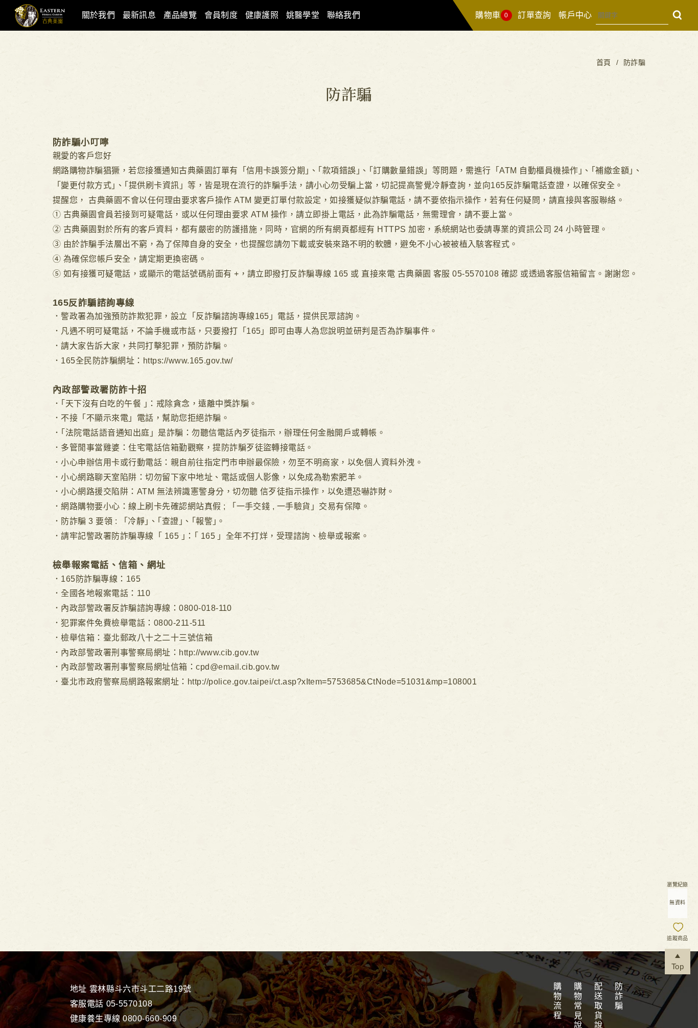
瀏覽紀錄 (677, 884)
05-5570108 (129, 1003)
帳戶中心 (575, 15)
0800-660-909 (150, 1018)
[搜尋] (677, 15)
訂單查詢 (534, 15)
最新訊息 (139, 15)
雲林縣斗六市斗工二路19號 (140, 989)
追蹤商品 (677, 938)
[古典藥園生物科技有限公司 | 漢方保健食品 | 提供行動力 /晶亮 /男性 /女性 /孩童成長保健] (39, 28)
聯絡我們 (344, 15)
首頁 (603, 62)
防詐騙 (618, 996)
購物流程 (556, 1001)
